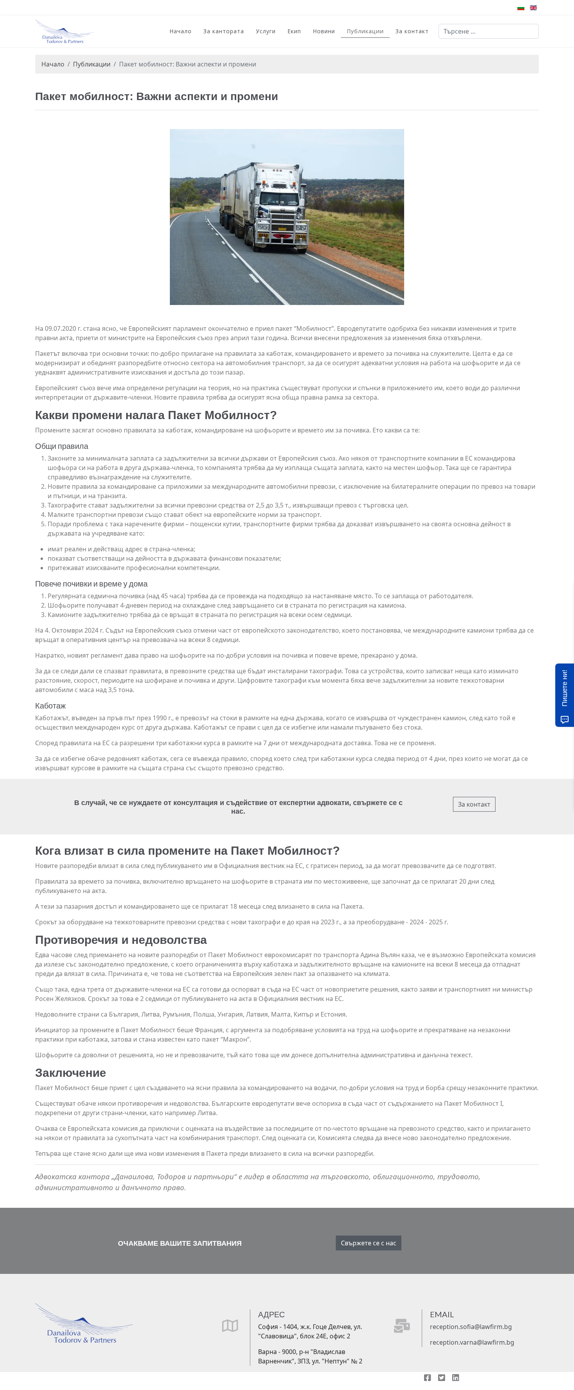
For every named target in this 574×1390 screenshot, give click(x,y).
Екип (294, 31)
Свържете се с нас (368, 1243)
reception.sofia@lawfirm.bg (471, 1326)
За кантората (223, 31)
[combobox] (489, 31)
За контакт (412, 31)
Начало (180, 31)
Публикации (365, 31)
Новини (324, 31)
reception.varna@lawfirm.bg (472, 1342)
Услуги (266, 31)
